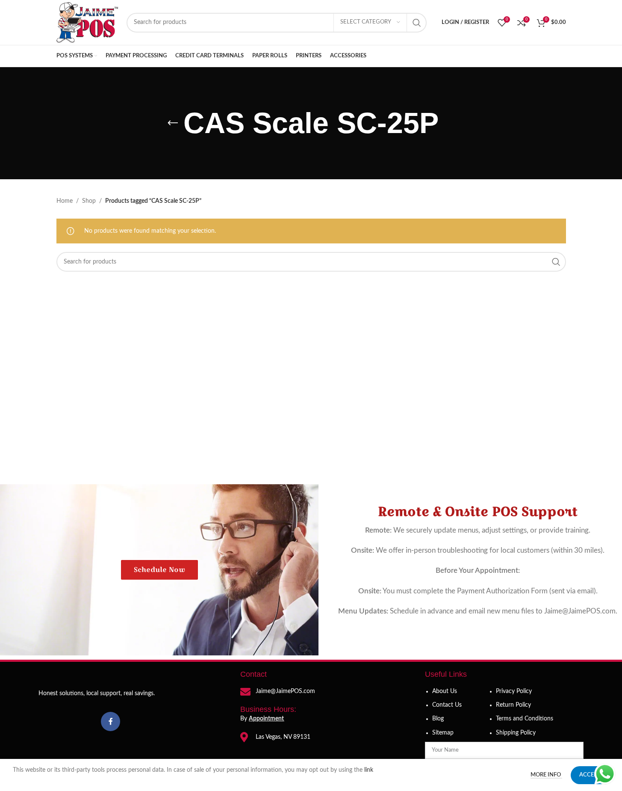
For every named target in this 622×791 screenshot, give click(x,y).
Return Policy (513, 705)
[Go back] (172, 123)
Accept (590, 775)
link (369, 770)
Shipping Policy (516, 733)
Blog (438, 719)
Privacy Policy (514, 691)
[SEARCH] (417, 23)
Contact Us (447, 705)
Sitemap (443, 733)
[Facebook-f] (110, 721)
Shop (89, 201)
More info (546, 775)
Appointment (266, 719)
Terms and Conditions (524, 719)
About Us (444, 691)
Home (64, 201)
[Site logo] (87, 22)
